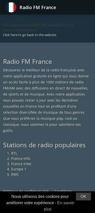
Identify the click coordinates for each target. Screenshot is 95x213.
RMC (15, 174)
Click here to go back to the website (29, 35)
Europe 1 (18, 169)
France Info (20, 158)
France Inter (21, 163)
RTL (14, 153)
